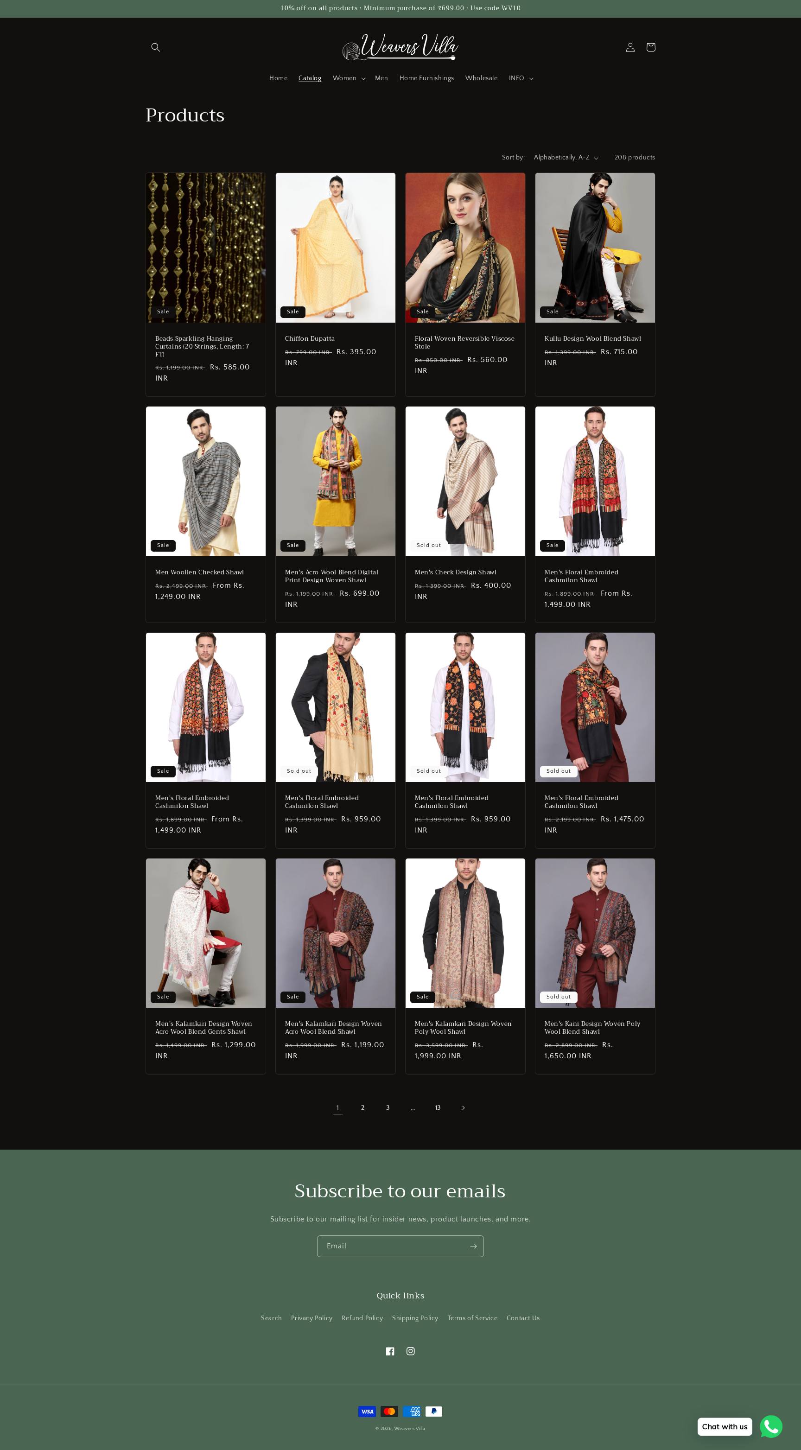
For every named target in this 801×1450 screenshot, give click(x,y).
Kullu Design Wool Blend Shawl (593, 339)
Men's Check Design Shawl (455, 573)
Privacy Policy (311, 1318)
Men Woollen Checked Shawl (199, 573)
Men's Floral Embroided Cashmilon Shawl (581, 577)
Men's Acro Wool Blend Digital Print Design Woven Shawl (331, 577)
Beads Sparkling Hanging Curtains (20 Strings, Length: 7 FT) (202, 347)
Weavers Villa (410, 1428)
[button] (156, 47)
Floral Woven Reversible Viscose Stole (465, 343)
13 (438, 1108)
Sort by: (513, 157)
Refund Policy (362, 1318)
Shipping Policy (415, 1318)
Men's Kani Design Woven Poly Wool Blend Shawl (593, 1028)
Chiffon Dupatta (310, 339)
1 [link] (338, 1108)
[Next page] (463, 1108)
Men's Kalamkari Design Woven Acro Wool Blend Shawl (333, 1028)
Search (271, 1318)
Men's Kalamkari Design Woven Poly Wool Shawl (463, 1028)
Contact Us (523, 1318)
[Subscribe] (473, 1246)
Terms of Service (473, 1318)
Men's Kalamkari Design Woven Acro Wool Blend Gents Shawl (204, 1028)
